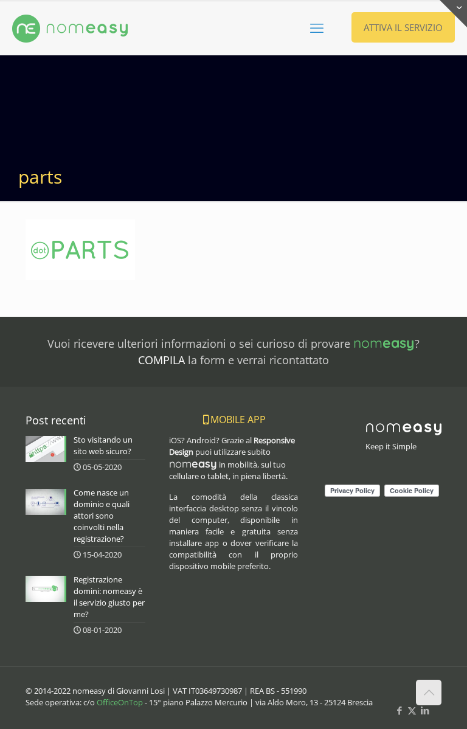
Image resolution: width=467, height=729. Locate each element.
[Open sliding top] (453, 13)
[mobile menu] (316, 27)
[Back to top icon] (428, 692)
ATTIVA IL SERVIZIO (403, 27)
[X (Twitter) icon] (412, 710)
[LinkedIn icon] (424, 710)
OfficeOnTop (120, 702)
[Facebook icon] (399, 710)
